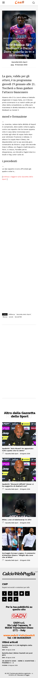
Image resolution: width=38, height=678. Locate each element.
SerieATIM (18, 317)
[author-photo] (3, 453)
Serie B (20, 40)
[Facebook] (4, 593)
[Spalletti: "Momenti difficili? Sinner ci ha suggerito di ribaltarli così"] (19, 469)
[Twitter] (10, 593)
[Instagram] (16, 593)
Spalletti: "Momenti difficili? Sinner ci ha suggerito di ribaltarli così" (18, 485)
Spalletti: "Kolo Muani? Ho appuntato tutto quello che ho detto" (17, 449)
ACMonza (12, 314)
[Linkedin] (4, 599)
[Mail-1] (10, 599)
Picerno (4, 665)
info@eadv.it (27, 635)
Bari (3, 650)
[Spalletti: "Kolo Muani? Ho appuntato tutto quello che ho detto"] (19, 434)
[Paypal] (16, 599)
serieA (11, 317)
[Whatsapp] (27, 593)
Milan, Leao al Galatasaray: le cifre (16, 520)
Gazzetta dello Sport (14, 38)
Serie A (31, 38)
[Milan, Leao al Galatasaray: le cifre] (19, 505)
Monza (5, 317)
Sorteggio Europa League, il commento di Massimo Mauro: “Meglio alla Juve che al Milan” (18, 555)
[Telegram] (21, 593)
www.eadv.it (10, 635)
